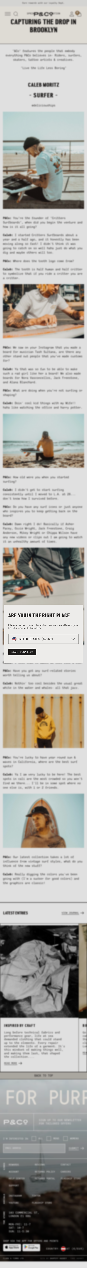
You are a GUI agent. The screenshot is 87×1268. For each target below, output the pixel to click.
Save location (22, 652)
